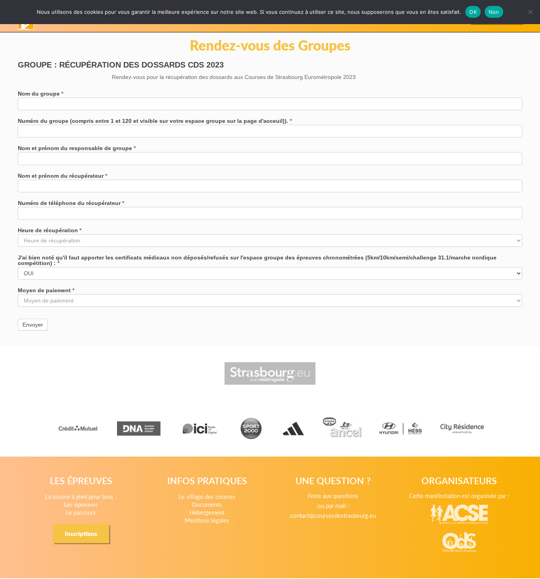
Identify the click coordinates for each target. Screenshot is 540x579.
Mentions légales (207, 520)
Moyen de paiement (46, 290)
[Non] (530, 12)
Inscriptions (81, 533)
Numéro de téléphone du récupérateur (71, 203)
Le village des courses (207, 496)
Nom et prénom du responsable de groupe (77, 148)
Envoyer (33, 324)
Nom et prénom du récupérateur (62, 176)
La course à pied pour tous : (81, 496)
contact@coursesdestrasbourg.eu (333, 515)
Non (494, 12)
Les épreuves (81, 504)
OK (473, 12)
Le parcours (81, 512)
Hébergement (207, 512)
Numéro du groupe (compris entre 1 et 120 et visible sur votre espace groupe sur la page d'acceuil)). (155, 121)
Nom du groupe (40, 94)
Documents (207, 504)
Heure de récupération (49, 230)
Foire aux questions (333, 495)
